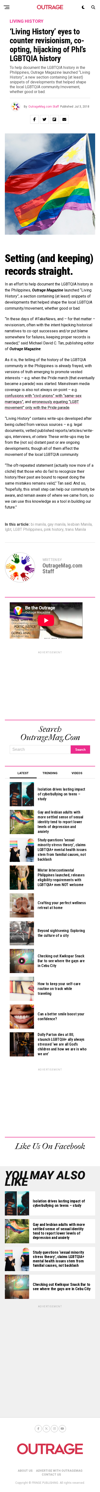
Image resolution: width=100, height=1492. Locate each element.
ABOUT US (25, 1470)
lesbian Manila (79, 524)
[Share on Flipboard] (54, 119)
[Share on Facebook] (34, 119)
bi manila (38, 524)
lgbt (8, 529)
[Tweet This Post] (44, 119)
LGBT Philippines (27, 529)
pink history (54, 529)
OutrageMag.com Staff (43, 106)
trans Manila (75, 529)
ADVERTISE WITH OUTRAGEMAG (59, 1470)
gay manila (57, 524)
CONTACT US (51, 1474)
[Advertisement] (50, 685)
